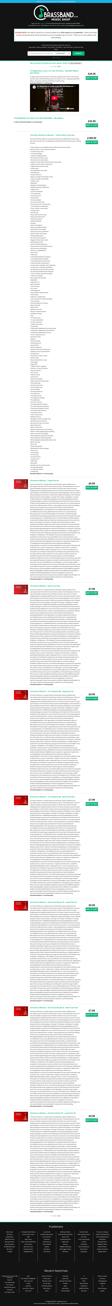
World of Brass (102, 1246)
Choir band (84, 1278)
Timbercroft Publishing (102, 1234)
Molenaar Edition (65, 1232)
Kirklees (47, 1246)
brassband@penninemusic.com (74, 25)
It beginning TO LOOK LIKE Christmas (10, 1276)
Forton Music (28, 1244)
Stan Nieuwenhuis (83, 1246)
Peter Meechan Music (84, 1234)
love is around (28, 1281)
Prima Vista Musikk (83, 1239)
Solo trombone (102, 1288)
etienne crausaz (102, 1276)
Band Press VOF (9, 1239)
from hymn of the (10, 1292)
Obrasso (65, 1244)
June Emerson (47, 1237)
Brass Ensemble (41, 47)
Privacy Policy (51, 1303)
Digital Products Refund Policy (69, 1303)
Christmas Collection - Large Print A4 (44, 480)
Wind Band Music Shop (68, 1)
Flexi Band (59, 47)
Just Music (47, 1239)
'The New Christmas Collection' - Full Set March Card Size (52, 135)
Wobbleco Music (102, 1244)
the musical (9, 1285)
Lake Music (47, 1249)
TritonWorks (102, 1239)
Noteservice (65, 1242)
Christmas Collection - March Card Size (45, 586)
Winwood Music (102, 1242)
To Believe (102, 1283)
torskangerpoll (102, 1281)
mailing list (43, 23)
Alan (28, 1276)
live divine (102, 1278)
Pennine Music (84, 1232)
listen (83, 1281)
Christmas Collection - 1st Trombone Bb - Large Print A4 (51, 691)
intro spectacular (10, 1282)
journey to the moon (65, 1281)
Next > (59, 66)
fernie (47, 1291)
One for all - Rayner (28, 1288)
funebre (65, 1283)
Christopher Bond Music (28, 1232)
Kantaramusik (47, 1242)
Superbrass (83, 1251)
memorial (65, 1276)
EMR (28, 1237)
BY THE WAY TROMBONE (28, 1278)
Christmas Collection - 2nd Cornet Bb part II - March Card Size (54, 1008)
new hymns (65, 1288)
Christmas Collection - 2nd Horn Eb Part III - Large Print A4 (53, 1113)
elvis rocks (28, 1291)
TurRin (28, 1283)
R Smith (84, 1242)
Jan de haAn (46, 1283)
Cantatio (9, 1251)
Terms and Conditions (40, 1303)
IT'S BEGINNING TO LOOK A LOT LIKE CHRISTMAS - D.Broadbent (38, 118)
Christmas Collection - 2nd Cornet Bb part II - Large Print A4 (53, 902)
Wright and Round (102, 1249)
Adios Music (9, 1232)
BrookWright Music (9, 1246)
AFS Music (10, 1234)
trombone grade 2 (46, 1286)
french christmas (47, 1276)
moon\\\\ (9, 1280)
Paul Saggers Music (65, 1249)
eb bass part (46, 1278)
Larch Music (46, 1251)
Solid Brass (84, 1244)
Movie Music (46, 1288)
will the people (65, 1291)
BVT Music (10, 1249)
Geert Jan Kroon (28, 1246)
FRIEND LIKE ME (84, 1288)
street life (10, 1290)
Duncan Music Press (28, 1234)
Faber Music (28, 1239)
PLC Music (84, 1237)
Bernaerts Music (10, 1242)
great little (65, 1278)
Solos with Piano (68, 47)
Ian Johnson (46, 1232)
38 (102, 1286)
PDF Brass (65, 1251)
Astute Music (9, 1237)
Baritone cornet (46, 1281)
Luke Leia (28, 1286)
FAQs (58, 1303)
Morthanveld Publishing (65, 1234)
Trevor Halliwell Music (102, 1237)
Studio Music (84, 1249)
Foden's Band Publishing (28, 1242)
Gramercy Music (28, 1249)
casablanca (84, 1286)
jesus (65, 1286)
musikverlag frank (65, 1239)
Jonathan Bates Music (47, 1234)
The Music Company (102, 1232)
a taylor (102, 1291)
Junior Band (51, 47)
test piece (84, 1291)
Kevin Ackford (47, 1244)
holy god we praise (9, 1287)
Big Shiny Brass (9, 1244)
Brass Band (32, 47)
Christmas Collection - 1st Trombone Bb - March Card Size (52, 797)
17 (84, 1276)
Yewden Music (102, 1251)
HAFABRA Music (28, 1251)
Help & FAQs (56, 57)
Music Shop (65, 1237)
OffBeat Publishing (65, 1246)
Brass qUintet (84, 1283)
